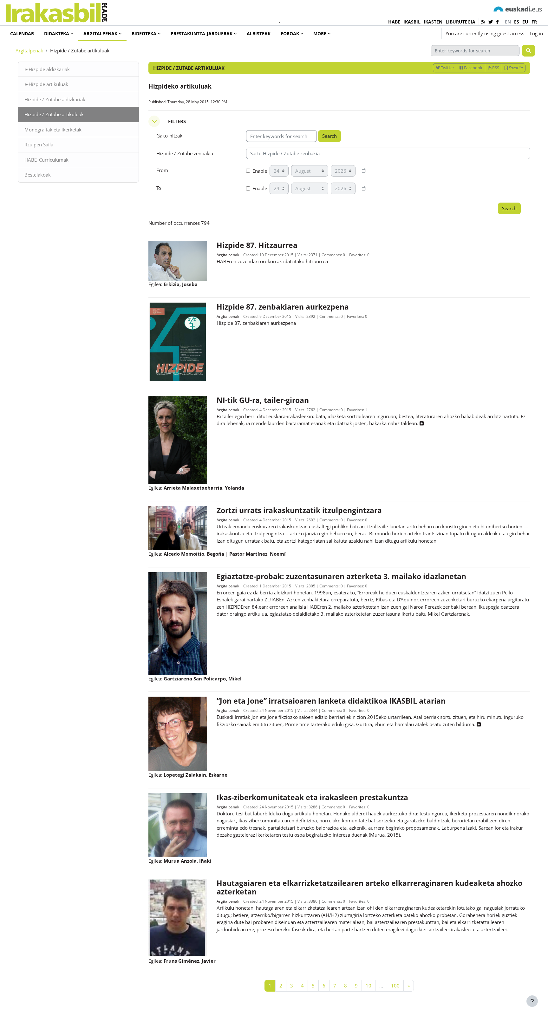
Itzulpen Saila (38, 144)
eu (525, 22)
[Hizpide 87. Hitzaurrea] (177, 260)
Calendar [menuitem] (22, 33)
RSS (495, 67)
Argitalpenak (29, 50)
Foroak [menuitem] (290, 33)
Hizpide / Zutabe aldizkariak (54, 99)
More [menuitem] (319, 33)
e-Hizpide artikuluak (46, 84)
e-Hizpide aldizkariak (47, 69)
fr (534, 22)
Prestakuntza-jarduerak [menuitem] (201, 33)
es (516, 22)
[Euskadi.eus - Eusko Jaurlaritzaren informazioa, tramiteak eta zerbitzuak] (518, 9)
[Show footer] (532, 1001)
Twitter (447, 67)
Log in (536, 33)
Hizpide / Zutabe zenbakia (184, 153)
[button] (418, 33)
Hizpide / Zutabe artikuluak (54, 114)
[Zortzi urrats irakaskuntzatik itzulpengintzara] (177, 527)
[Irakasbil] (56, 11)
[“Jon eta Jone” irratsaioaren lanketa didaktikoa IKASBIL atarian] (177, 733)
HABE (394, 22)
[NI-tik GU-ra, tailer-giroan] (177, 439)
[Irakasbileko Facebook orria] (497, 21)
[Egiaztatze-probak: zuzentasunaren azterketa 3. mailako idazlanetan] (177, 623)
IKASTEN (433, 22)
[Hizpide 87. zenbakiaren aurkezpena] (177, 341)
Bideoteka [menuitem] (144, 33)
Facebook (472, 67)
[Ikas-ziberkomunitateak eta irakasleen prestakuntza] (177, 824)
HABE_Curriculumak (46, 160)
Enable (259, 171)
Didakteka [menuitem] (56, 33)
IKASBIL (412, 22)
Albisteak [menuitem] (259, 33)
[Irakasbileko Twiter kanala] (490, 21)
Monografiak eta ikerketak (53, 129)
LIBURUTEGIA (460, 22)
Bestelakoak (37, 174)
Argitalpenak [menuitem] (100, 33)
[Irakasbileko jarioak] (483, 21)
